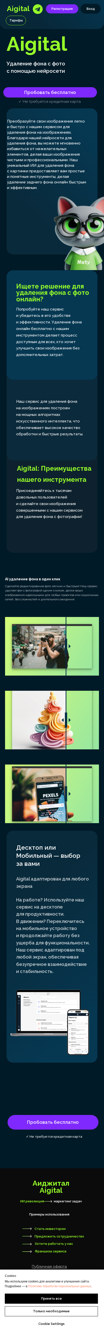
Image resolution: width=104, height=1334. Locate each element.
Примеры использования (49, 1214)
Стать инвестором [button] (50, 1229)
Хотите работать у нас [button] (54, 1244)
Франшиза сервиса (50, 1251)
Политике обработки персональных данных (59, 1286)
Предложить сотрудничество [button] (59, 1236)
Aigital (18, 8)
